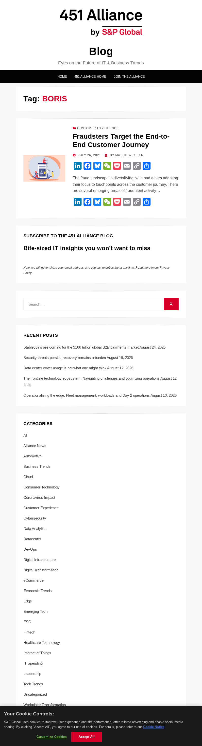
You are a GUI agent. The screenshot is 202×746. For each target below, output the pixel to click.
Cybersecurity (34, 518)
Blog (101, 51)
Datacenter (32, 539)
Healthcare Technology (41, 642)
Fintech (29, 632)
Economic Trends (37, 591)
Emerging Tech (35, 611)
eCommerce (33, 580)
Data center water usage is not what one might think (64, 368)
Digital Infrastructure (39, 560)
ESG (27, 622)
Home (62, 76)
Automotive (32, 456)
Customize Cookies (51, 737)
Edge (27, 601)
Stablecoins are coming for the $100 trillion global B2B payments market (81, 347)
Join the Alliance (129, 76)
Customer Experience (98, 128)
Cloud (28, 477)
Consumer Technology (41, 487)
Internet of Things (37, 653)
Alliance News (34, 446)
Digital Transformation (40, 570)
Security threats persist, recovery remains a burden (64, 357)
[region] (101, 726)
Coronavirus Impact (39, 497)
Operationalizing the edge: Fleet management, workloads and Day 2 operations (86, 395)
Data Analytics (35, 528)
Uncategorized (35, 694)
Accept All (86, 737)
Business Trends (36, 466)
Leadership (32, 673)
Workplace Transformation (44, 705)
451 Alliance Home (90, 76)
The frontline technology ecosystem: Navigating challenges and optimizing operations (91, 378)
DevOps (30, 549)
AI (25, 435)
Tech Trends (33, 684)
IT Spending (33, 663)
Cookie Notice (153, 727)
